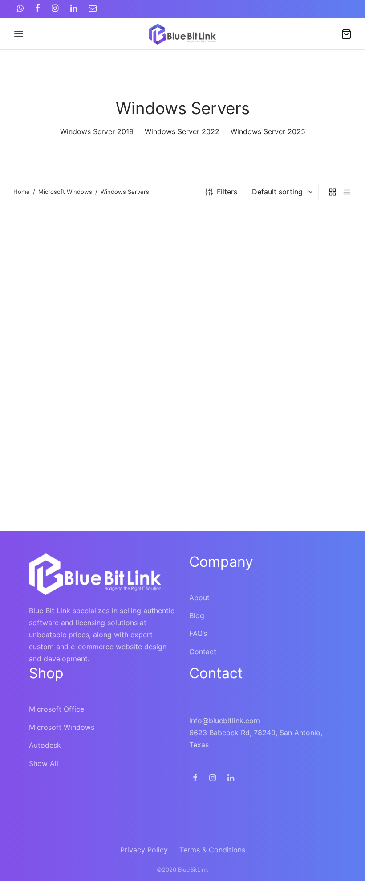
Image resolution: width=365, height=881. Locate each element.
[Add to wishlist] (113, 347)
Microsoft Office (56, 709)
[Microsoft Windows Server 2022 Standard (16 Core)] (65, 444)
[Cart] (346, 34)
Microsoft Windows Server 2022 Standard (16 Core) (55, 512)
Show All (43, 763)
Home (21, 191)
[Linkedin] (74, 8)
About (199, 597)
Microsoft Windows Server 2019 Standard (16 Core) (172, 352)
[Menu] (18, 34)
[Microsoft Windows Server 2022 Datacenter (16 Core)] (300, 284)
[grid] (332, 192)
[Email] (92, 8)
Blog (196, 615)
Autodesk (45, 745)
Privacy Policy (144, 849)
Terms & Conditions (212, 849)
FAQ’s (198, 633)
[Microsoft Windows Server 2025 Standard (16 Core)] (182, 444)
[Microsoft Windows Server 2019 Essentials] (65, 284)
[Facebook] (38, 8)
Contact (202, 651)
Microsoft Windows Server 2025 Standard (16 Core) (172, 512)
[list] (347, 192)
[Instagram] (55, 8)
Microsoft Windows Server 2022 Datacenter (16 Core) (288, 352)
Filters (227, 191)
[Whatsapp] (20, 8)
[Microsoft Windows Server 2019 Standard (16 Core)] (182, 284)
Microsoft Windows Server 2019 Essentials (57, 346)
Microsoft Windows (65, 191)
